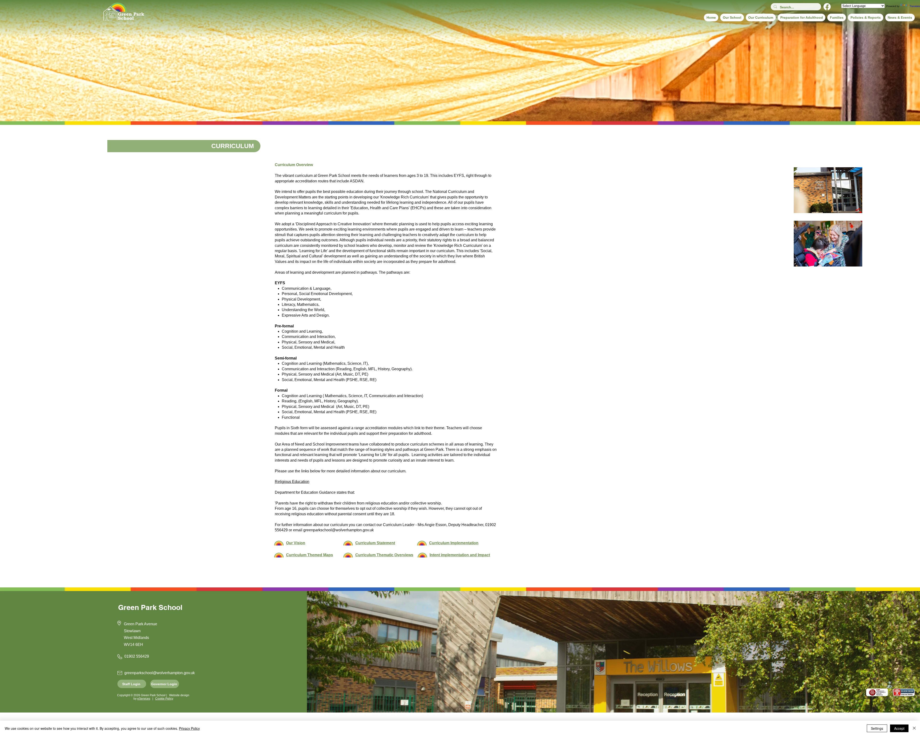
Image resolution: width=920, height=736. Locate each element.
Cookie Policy (164, 698)
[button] (732, 17)
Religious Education (292, 482)
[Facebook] (827, 6)
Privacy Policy (189, 728)
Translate (915, 6)
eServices (143, 698)
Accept (899, 728)
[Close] (914, 728)
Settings (877, 728)
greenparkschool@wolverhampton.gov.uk (338, 530)
